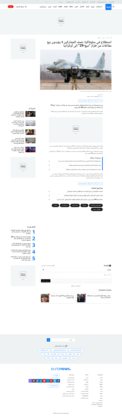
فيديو (49, 6)
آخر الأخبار (99, 6)
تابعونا (87, 387)
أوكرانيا (55, 205)
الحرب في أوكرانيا (44, 350)
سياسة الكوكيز (71, 384)
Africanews (85, 396)
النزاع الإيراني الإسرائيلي (76, 350)
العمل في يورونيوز (70, 391)
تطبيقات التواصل (84, 391)
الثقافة (66, 6)
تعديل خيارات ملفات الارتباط (68, 396)
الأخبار (107, 38)
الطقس (86, 382)
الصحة (55, 6)
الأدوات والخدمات (84, 394)
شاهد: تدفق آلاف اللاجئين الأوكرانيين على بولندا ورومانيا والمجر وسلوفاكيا (85, 165)
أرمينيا (48, 358)
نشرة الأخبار (85, 380)
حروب (44, 354)
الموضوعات (100, 375)
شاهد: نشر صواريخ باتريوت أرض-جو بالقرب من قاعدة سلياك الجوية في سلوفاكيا (83, 169)
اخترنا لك (32, 108)
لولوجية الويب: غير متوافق (68, 394)
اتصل (73, 389)
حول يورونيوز (71, 378)
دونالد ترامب (53, 354)
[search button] (46, 2)
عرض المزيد (71, 375)
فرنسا (73, 358)
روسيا (62, 354)
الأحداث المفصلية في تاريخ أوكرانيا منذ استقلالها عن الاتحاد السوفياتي (85, 191)
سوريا (56, 358)
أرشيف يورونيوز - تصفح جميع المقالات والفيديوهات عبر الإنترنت (96, 404)
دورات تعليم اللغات (84, 398)
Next (71, 6)
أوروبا (92, 6)
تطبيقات (86, 389)
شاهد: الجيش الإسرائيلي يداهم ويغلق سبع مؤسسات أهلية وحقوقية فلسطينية (83, 195)
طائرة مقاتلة (75, 205)
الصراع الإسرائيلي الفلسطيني (59, 350)
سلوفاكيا (99, 38)
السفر (76, 6)
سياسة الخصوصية (70, 387)
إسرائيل (70, 354)
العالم (87, 6)
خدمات (86, 375)
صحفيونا (100, 400)
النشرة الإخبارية (54, 386)
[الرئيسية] (110, 38)
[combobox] (54, 2)
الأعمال (82, 6)
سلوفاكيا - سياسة (97, 209)
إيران (78, 354)
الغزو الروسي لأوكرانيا (96, 205)
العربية (111, 2)
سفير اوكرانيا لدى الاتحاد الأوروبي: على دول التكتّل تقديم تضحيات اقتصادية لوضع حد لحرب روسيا (79, 161)
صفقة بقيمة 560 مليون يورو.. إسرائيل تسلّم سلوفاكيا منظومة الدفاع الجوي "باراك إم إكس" (80, 199)
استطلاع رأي (64, 205)
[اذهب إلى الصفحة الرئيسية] (108, 7)
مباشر (10, 6)
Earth (60, 6)
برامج (101, 398)
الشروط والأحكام (70, 382)
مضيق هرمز (64, 358)
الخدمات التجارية (70, 380)
